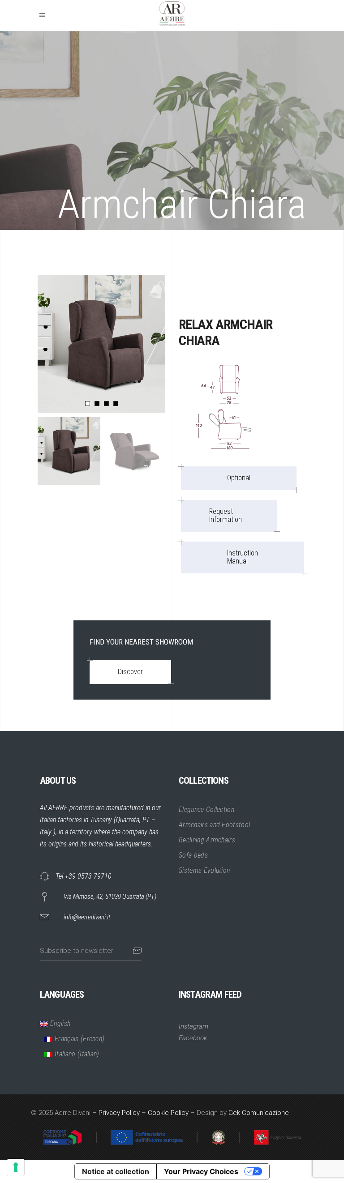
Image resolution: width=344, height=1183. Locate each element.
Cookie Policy (168, 1113)
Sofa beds (193, 855)
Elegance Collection (206, 809)
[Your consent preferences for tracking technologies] (15, 1167)
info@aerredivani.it (87, 917)
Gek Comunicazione (258, 1113)
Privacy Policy (119, 1113)
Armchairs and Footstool (214, 824)
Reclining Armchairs (207, 840)
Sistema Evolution (204, 870)
